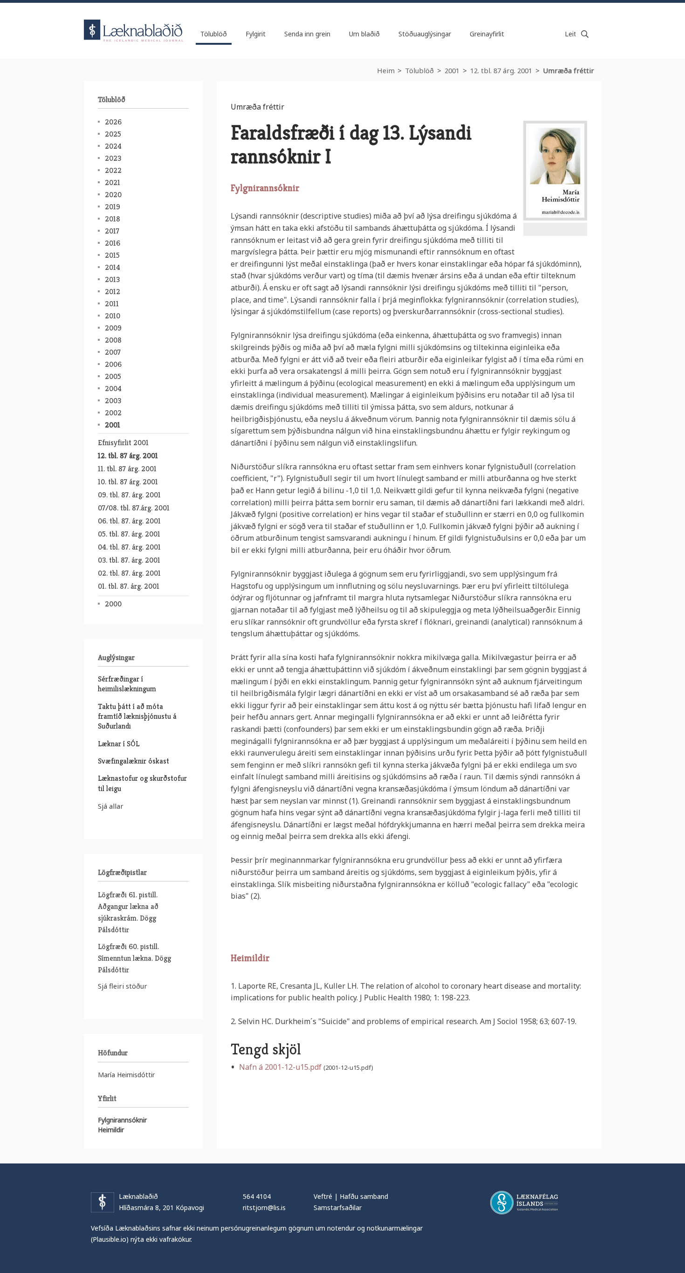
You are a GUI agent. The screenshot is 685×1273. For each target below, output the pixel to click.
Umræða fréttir (568, 70)
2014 (112, 267)
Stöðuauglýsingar (424, 33)
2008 (113, 340)
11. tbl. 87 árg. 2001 (127, 469)
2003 (113, 401)
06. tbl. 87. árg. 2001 (129, 521)
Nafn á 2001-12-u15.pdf (280, 1067)
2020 (113, 195)
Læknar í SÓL (118, 744)
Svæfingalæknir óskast (133, 761)
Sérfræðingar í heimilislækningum (127, 684)
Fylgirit (256, 33)
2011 (112, 304)
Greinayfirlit (487, 33)
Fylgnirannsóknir (122, 1119)
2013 (112, 279)
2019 (112, 207)
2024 (113, 146)
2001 (452, 70)
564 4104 (257, 1196)
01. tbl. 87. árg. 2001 (128, 586)
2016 (112, 243)
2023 (113, 158)
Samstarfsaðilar (338, 1207)
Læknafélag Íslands (524, 1202)
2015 (112, 255)
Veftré (323, 1196)
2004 (113, 388)
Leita (584, 34)
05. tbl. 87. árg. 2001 (129, 534)
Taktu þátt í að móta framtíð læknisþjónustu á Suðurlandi (137, 716)
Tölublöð (419, 70)
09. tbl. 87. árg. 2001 (129, 495)
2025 (113, 134)
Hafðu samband (364, 1196)
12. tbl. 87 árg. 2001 (501, 70)
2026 (113, 122)
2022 (113, 170)
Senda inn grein (307, 33)
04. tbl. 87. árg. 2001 (129, 547)
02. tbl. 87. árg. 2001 (129, 573)
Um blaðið (364, 33)
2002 (113, 413)
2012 (112, 291)
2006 (113, 364)
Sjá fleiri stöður (122, 986)
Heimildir (111, 1129)
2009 (113, 328)
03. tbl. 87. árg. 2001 (129, 560)
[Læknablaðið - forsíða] (134, 22)
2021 (112, 182)
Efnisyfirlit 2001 (123, 442)
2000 (113, 604)
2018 (112, 219)
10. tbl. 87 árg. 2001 (128, 482)
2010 (112, 316)
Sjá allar (110, 806)
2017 (112, 231)
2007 (113, 352)
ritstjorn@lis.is (264, 1207)
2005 (113, 376)
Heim (386, 70)
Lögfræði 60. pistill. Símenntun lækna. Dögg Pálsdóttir (134, 958)
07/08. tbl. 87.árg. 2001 (134, 508)
